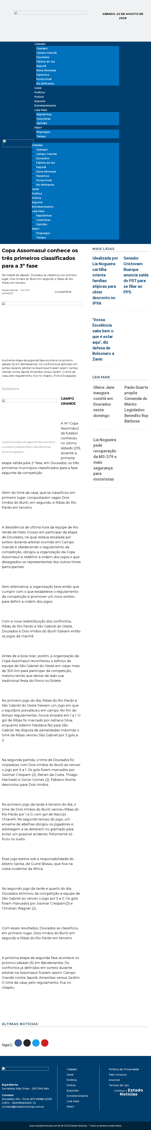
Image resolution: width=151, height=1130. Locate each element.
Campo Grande (46, 52)
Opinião (41, 224)
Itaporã (41, 66)
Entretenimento (43, 206)
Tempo (41, 136)
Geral (35, 189)
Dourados (43, 57)
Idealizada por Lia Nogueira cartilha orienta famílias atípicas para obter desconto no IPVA (105, 281)
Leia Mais (40, 110)
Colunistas (43, 118)
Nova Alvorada (46, 70)
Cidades (39, 44)
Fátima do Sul (45, 61)
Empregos (43, 132)
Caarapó (42, 48)
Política (37, 193)
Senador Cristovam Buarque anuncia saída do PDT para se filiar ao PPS (136, 275)
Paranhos (42, 74)
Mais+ (38, 127)
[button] (75, 292)
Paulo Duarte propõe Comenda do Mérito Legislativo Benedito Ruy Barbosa (136, 404)
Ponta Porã (44, 79)
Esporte (37, 202)
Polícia (36, 198)
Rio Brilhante (45, 83)
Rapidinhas (44, 114)
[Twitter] (138, 142)
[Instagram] (133, 142)
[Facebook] (128, 142)
